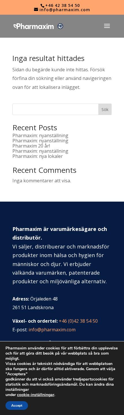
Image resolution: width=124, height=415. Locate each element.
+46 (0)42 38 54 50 (78, 321)
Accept (16, 405)
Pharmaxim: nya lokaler (37, 156)
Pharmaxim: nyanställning (40, 135)
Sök (105, 109)
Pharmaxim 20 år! (31, 146)
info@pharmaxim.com (52, 329)
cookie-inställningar (35, 394)
